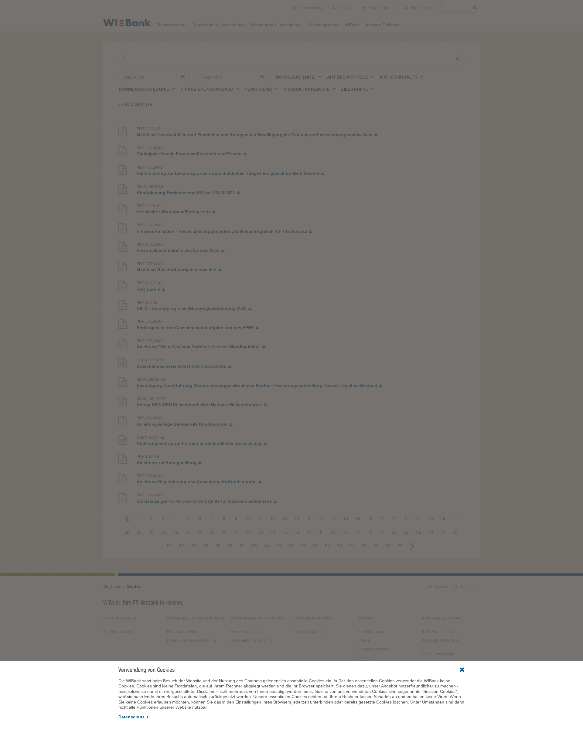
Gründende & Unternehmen (218, 24)
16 (321, 518)
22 (394, 518)
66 (290, 545)
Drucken (440, 587)
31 (163, 532)
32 (175, 532)
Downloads (346, 8)
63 (254, 545)
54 (442, 532)
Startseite (112, 586)
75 (400, 545)
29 (139, 532)
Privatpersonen (171, 24)
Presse (364, 640)
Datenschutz (131, 716)
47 (357, 532)
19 (357, 518)
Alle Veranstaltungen (439, 654)
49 (382, 532)
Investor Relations (383, 24)
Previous (127, 518)
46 (345, 532)
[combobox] (299, 77)
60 (218, 545)
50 (394, 532)
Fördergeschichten (373, 649)
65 (278, 545)
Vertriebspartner (323, 24)
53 (430, 532)
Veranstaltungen (312, 8)
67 (303, 545)
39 (260, 532)
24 (418, 518)
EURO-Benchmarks (438, 631)
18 (345, 518)
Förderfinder (420, 8)
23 (406, 518)
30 (151, 532)
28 (126, 532)
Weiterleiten (469, 587)
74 (388, 545)
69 (327, 545)
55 (454, 532)
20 (369, 518)
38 (248, 532)
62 (242, 545)
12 (272, 518)
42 (297, 532)
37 (236, 532)
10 (248, 518)
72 (363, 545)
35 (212, 532)
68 (315, 545)
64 (266, 545)
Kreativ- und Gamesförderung (191, 640)
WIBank (352, 24)
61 (230, 545)
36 (224, 532)
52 (418, 532)
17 (333, 518)
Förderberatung (371, 631)
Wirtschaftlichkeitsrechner (252, 640)
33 (187, 532)
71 (351, 545)
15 (309, 518)
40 (272, 532)
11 (260, 518)
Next (412, 546)
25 (430, 518)
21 (382, 518)
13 (284, 518)
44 (321, 532)
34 (199, 532)
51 (406, 532)
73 (375, 545)
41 (284, 532)
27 (454, 518)
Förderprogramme (383, 8)
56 (169, 545)
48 (369, 532)
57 (181, 545)
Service (364, 658)
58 (193, 545)
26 (442, 518)
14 (297, 518)
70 (339, 545)
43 (309, 532)
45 (333, 532)
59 (205, 545)
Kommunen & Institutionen (276, 24)
